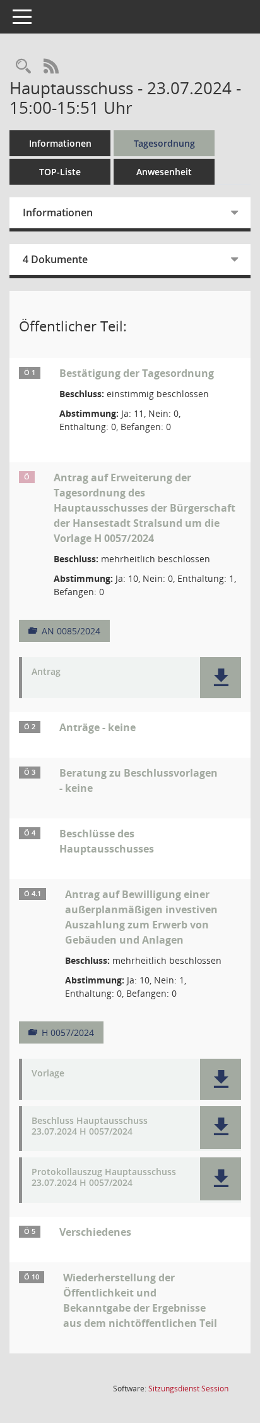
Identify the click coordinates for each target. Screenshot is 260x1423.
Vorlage (48, 1073)
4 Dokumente (55, 259)
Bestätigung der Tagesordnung (136, 373)
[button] (220, 677)
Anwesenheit (164, 172)
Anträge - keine (97, 727)
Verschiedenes (95, 1232)
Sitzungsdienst (188, 1388)
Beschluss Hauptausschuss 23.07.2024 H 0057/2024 (90, 1126)
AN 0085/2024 (71, 631)
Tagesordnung (164, 143)
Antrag (46, 672)
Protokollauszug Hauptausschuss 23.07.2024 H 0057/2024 (104, 1177)
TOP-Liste (60, 172)
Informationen (60, 143)
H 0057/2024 (68, 1032)
